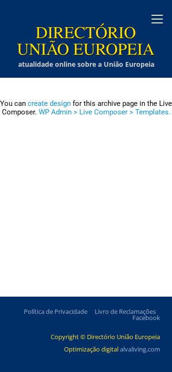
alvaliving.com (140, 349)
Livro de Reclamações (125, 311)
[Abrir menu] (157, 19)
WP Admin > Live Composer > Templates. (105, 112)
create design (49, 103)
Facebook (146, 317)
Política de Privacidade (55, 311)
